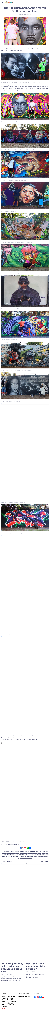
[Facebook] (19, 848)
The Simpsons (22, 856)
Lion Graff (3, 854)
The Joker (15, 856)
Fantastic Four (23, 853)
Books (7, 1004)
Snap (11, 856)
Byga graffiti (42, 851)
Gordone (34, 853)
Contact (4, 1006)
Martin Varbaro (10, 854)
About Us (12, 1004)
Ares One (32, 851)
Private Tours (9, 998)
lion (47, 853)
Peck (24, 854)
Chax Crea (13, 853)
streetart (17, 851)
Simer (7, 856)
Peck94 (28, 854)
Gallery (13, 999)
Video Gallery (12, 1001)
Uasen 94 (22, 858)
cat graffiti (7, 853)
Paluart (21, 854)
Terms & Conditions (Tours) (24, 996)
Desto (17, 853)
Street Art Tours (6, 996)
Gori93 (39, 853)
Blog (7, 1001)
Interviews (5, 1003)
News (22, 851)
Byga (37, 851)
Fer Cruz (30, 853)
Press (8, 999)
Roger (32, 854)
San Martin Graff (39, 854)
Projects (4, 999)
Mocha (16, 854)
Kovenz (44, 853)
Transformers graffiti (31, 856)
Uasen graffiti (28, 858)
